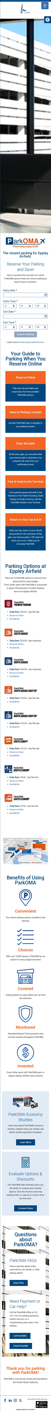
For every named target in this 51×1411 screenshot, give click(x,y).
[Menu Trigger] (45, 5)
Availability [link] (14, 619)
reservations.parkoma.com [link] (32, 342)
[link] (47, 19)
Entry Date (10, 290)
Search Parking (25, 334)
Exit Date (9, 311)
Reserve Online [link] (17, 615)
